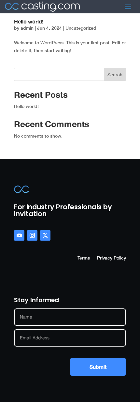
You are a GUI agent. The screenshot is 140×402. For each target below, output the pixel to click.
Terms (83, 258)
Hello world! (28, 21)
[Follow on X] (45, 235)
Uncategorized (80, 28)
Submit (98, 367)
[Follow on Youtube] (19, 235)
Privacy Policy (111, 258)
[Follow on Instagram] (32, 235)
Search (114, 74)
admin (27, 28)
